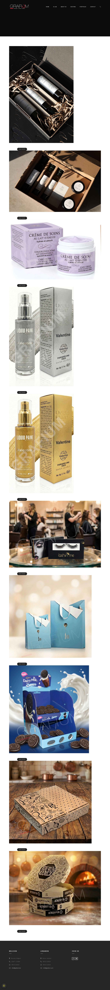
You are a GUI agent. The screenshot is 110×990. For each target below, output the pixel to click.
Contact (93, 6)
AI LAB (55, 6)
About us (64, 6)
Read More (22, 149)
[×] (4, 985)
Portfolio (83, 6)
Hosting (73, 6)
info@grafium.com (48, 968)
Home (47, 6)
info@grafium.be (16, 968)
